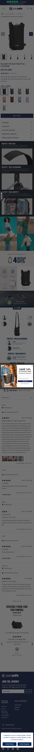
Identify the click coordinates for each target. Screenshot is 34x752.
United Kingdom (24, 744)
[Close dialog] (32, 366)
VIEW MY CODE (25, 381)
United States (9, 744)
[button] (1, 195)
